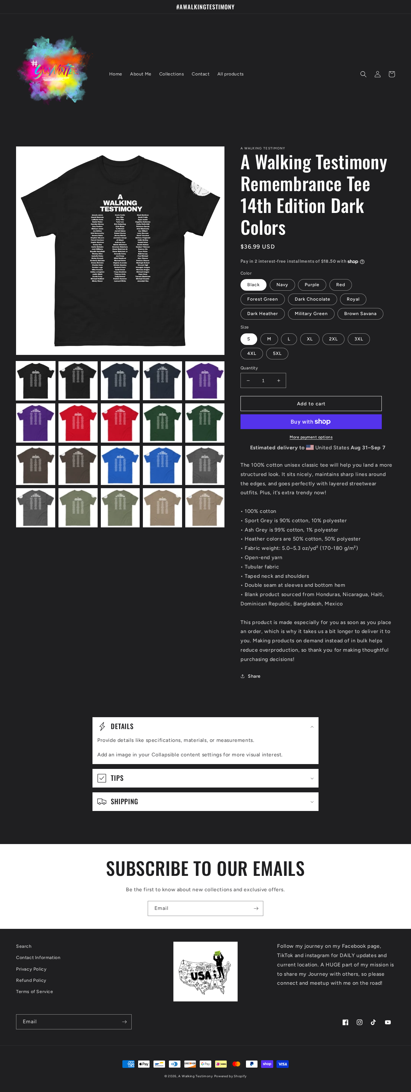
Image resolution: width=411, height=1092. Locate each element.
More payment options (311, 437)
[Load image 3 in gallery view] (120, 381)
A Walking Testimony (195, 1076)
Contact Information (38, 957)
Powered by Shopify (230, 1076)
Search (24, 946)
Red (340, 284)
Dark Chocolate (312, 299)
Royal (353, 299)
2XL (333, 339)
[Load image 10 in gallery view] (204, 423)
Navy (282, 284)
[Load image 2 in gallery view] (78, 381)
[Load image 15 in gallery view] (204, 465)
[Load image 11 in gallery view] (35, 465)
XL (310, 339)
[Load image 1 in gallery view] (35, 381)
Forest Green (262, 299)
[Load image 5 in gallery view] (204, 381)
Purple (312, 284)
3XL (358, 339)
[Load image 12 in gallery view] (78, 465)
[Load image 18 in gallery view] (120, 507)
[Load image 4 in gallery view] (162, 381)
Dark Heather (262, 313)
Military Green (311, 313)
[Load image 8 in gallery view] (120, 423)
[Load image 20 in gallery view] (204, 507)
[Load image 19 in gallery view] (162, 507)
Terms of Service (34, 991)
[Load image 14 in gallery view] (162, 465)
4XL (251, 353)
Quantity (249, 367)
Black (253, 284)
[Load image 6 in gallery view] (35, 423)
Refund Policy (31, 980)
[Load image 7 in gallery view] (78, 423)
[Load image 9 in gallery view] (162, 423)
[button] (363, 74)
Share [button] (254, 676)
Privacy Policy (31, 969)
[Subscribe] (256, 908)
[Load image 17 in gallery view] (78, 507)
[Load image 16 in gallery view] (35, 507)
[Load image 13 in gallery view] (120, 465)
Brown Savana (360, 313)
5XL (277, 353)
